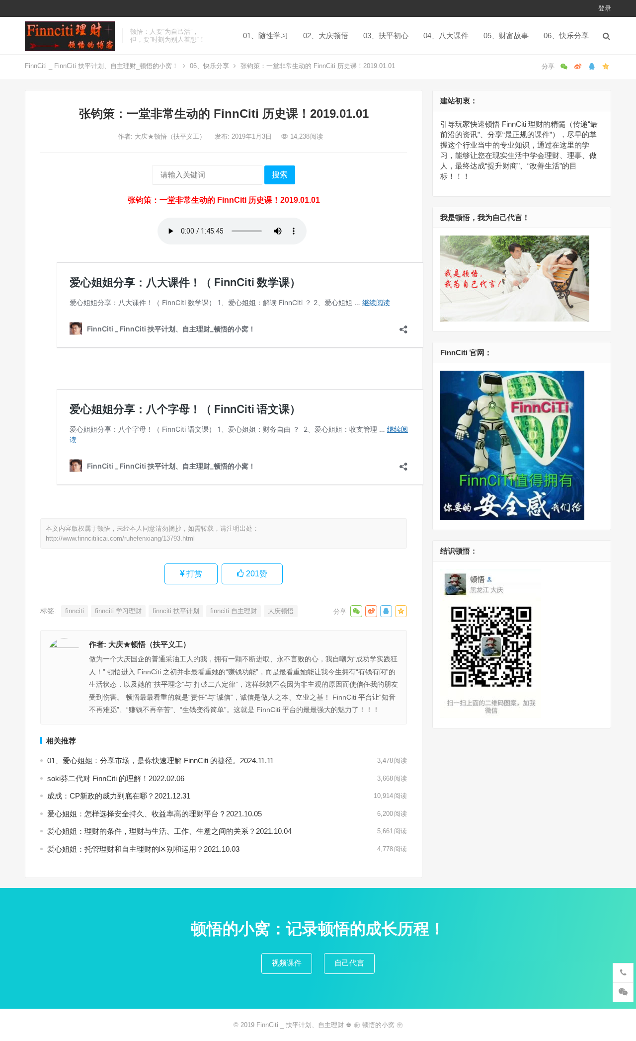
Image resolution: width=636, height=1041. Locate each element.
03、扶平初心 (385, 35)
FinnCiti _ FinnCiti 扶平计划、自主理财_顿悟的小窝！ (101, 66)
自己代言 (349, 963)
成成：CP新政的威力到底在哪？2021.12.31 (118, 796)
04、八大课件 (446, 35)
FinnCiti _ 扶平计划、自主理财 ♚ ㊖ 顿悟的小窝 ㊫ (329, 1025)
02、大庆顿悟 (325, 35)
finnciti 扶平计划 (176, 611)
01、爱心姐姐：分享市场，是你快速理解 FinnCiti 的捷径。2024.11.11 (160, 760)
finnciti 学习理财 (118, 611)
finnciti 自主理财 (233, 611)
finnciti (74, 611)
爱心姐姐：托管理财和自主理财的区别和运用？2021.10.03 (143, 849)
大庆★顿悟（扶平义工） (171, 136)
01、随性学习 (265, 35)
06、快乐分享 (566, 35)
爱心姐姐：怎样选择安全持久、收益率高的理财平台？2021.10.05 (154, 813)
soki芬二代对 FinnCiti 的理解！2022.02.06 (115, 778)
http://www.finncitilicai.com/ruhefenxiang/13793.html (120, 538)
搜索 (280, 174)
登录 (604, 8)
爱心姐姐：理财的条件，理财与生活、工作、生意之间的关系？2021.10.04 (169, 831)
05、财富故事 (506, 35)
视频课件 (287, 963)
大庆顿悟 (281, 611)
